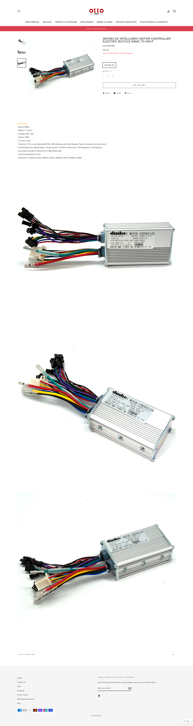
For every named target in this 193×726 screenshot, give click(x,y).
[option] (96, 28)
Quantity (107, 71)
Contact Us (21, 682)
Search (19, 678)
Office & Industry (126, 22)
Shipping (20, 691)
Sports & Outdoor (66, 22)
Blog (19, 703)
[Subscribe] (129, 688)
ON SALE (47, 22)
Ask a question (27, 654)
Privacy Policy (22, 695)
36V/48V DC (109, 65)
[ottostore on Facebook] (99, 695)
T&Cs (19, 686)
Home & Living (104, 22)
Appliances (86, 22)
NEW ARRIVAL (32, 22)
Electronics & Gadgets (154, 22)
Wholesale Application (25, 699)
